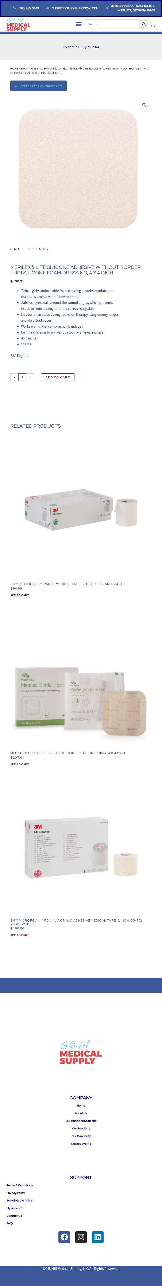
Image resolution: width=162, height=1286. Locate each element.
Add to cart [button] (19, 595)
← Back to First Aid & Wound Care (38, 86)
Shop (24, 68)
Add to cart (58, 377)
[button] (79, 24)
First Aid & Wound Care (48, 68)
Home (14, 68)
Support (81, 1177)
